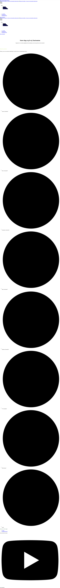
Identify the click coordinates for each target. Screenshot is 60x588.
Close (1, 3)
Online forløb (4, 14)
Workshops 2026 (4, 15)
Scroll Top (7, 0)
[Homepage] (18, 1)
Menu (1, 2)
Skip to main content (3, 0)
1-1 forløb (3, 30)
